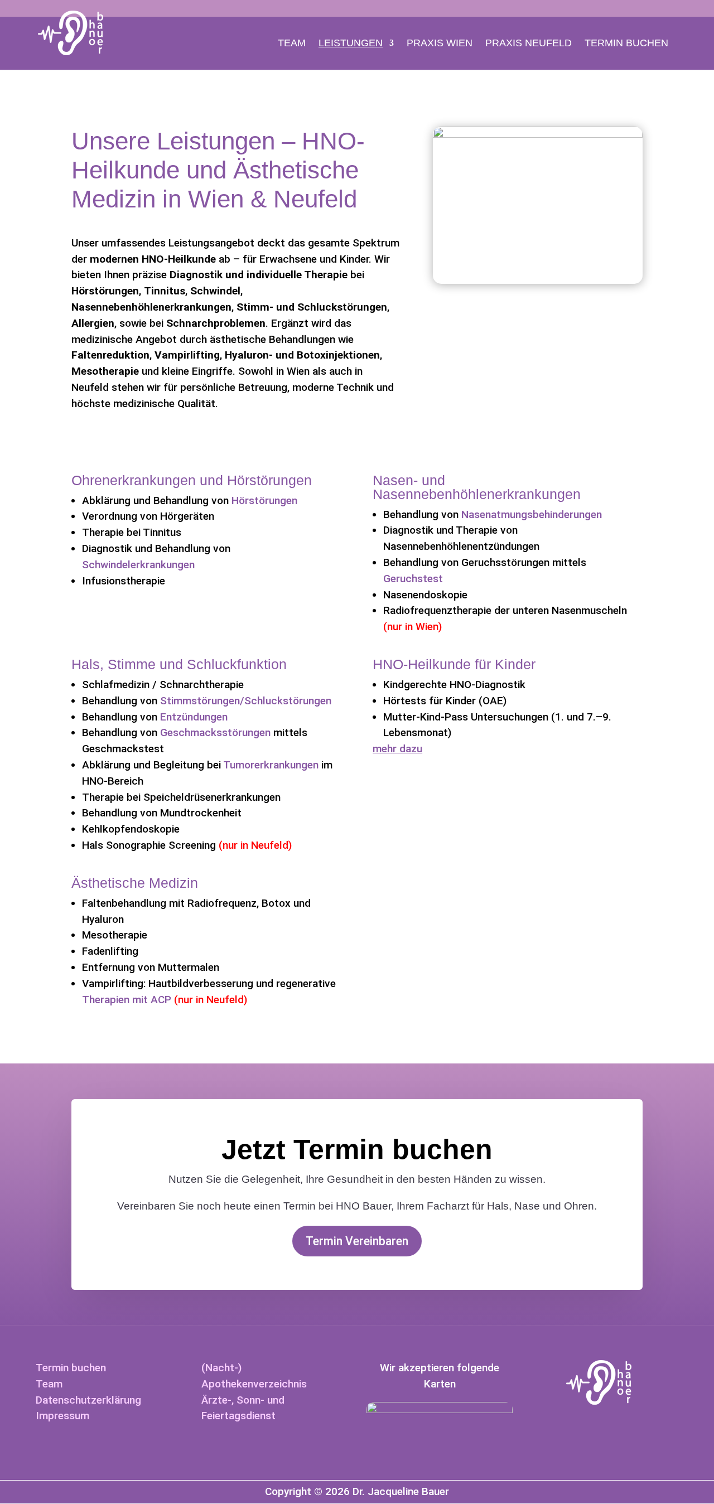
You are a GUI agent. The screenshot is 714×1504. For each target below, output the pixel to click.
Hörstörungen (264, 500)
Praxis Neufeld (528, 43)
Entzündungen (194, 716)
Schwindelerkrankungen (138, 564)
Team (292, 43)
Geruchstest (413, 578)
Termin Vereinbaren (357, 1241)
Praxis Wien (439, 43)
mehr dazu (397, 748)
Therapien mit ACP (126, 999)
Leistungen (351, 43)
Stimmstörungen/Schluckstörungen (245, 700)
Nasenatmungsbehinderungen (531, 514)
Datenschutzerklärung (88, 1400)
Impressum (62, 1415)
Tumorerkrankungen (271, 764)
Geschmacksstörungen (215, 732)
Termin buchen (626, 43)
